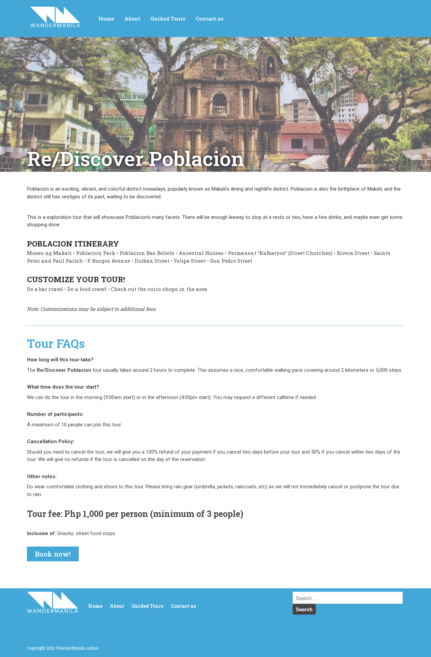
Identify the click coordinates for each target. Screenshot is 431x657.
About (132, 18)
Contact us (210, 18)
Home (106, 18)
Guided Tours (168, 18)
